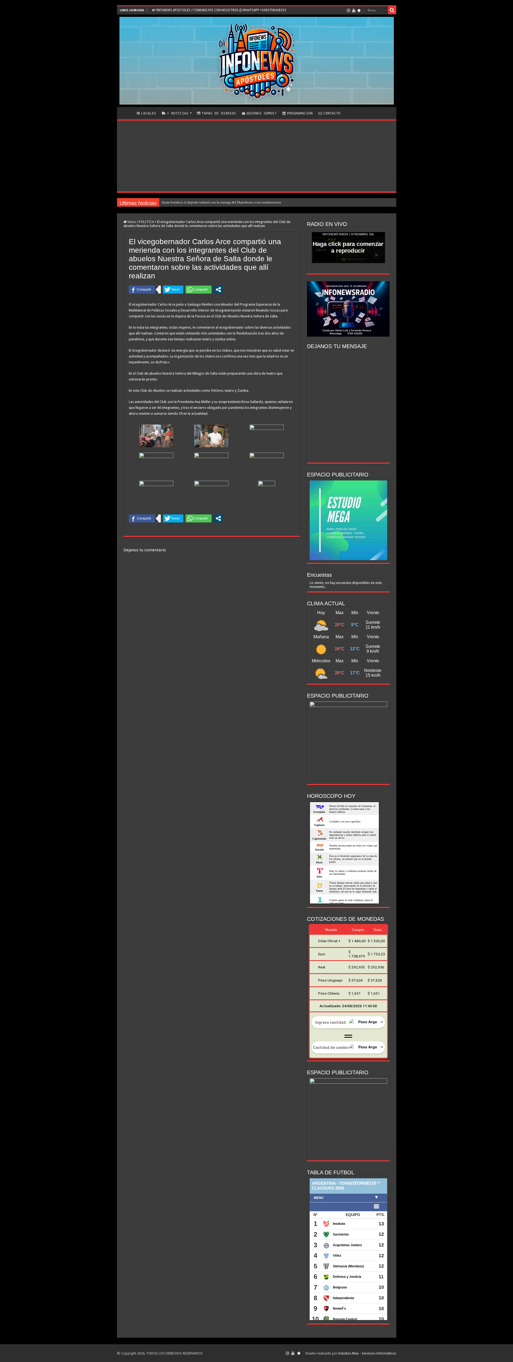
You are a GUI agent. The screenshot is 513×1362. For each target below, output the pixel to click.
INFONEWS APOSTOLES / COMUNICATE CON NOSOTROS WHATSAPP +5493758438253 (221, 10)
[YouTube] (354, 10)
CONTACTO (331, 113)
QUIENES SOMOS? (262, 113)
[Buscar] (392, 10)
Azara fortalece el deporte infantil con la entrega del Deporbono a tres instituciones (221, 202)
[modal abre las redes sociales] (218, 290)
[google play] (359, 10)
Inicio (131, 222)
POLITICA (146, 222)
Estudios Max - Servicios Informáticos (367, 1353)
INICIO (127, 112)
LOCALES (148, 113)
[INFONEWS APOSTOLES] (256, 60)
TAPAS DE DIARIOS (219, 113)
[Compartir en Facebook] (142, 290)
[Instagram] (348, 10)
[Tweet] (173, 290)
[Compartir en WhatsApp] (198, 290)
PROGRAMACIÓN (300, 113)
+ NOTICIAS (177, 113)
